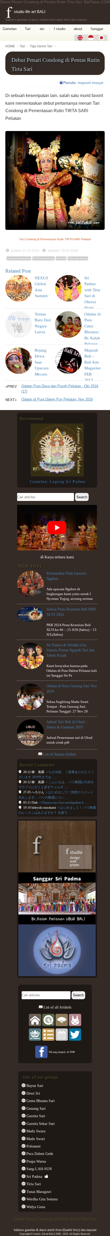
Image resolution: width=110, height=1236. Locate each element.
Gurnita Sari (35, 1116)
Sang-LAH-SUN (38, 1169)
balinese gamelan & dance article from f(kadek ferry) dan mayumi (55, 1230)
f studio (59, 29)
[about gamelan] (48, 1020)
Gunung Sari (35, 1108)
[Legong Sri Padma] (57, 475)
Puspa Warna (35, 1161)
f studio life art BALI (25, 11)
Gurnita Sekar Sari (40, 1123)
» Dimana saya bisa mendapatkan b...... (63, 802)
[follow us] (75, 1034)
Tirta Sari (33, 1184)
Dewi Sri (32, 1093)
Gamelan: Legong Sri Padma (57, 481)
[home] (35, 1020)
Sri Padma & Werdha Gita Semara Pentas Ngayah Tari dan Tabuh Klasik (70, 650)
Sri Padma (33, 1176)
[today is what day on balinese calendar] (62, 1034)
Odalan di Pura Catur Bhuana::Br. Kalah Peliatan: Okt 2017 (92, 332)
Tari (27, 29)
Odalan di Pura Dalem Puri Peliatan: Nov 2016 (57, 399)
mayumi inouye (90, 83)
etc (42, 29)
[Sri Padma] (35, 1034)
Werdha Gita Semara (41, 1199)
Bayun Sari (34, 1085)
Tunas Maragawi (38, 1191)
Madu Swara (35, 1131)
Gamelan (10, 29)
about (78, 29)
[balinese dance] (62, 1020)
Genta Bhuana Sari (40, 1101)
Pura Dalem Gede (39, 1153)
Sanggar (97, 29)
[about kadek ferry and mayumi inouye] (75, 1020)
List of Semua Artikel (59, 754)
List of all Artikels (56, 1007)
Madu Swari (35, 1139)
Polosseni (33, 1146)
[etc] (48, 1034)
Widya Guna (35, 1207)
